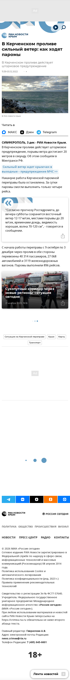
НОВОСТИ (8, 538)
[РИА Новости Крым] (14, 35)
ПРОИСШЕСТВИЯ (45, 527)
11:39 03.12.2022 (10, 71)
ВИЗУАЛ (63, 527)
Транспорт (35, 342)
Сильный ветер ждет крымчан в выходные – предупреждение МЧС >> (30, 169)
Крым (51, 336)
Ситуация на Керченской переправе (24, 336)
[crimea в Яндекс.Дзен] (36, 499)
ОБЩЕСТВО (25, 527)
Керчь (61, 336)
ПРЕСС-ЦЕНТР (28, 538)
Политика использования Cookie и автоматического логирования (24, 573)
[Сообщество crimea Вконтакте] (22, 499)
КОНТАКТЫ (61, 538)
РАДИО (45, 538)
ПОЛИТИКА (9, 527)
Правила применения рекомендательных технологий (28, 585)
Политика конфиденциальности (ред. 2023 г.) (30, 579)
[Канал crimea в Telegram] (8, 499)
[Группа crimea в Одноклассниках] (50, 499)
